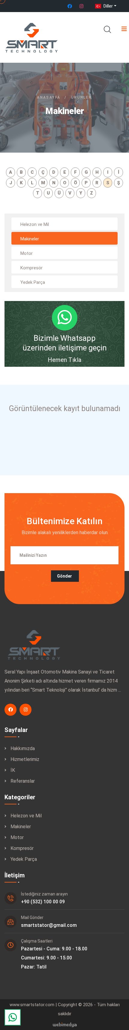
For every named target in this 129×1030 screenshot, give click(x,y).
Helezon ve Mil (26, 816)
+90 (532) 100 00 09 (43, 902)
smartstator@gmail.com (49, 925)
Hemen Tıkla (64, 359)
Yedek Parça (23, 859)
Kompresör (22, 848)
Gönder (64, 576)
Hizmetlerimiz (24, 759)
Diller (107, 6)
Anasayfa (48, 97)
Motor (17, 837)
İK (12, 770)
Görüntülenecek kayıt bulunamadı (64, 408)
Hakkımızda (22, 748)
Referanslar (22, 781)
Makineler (20, 826)
